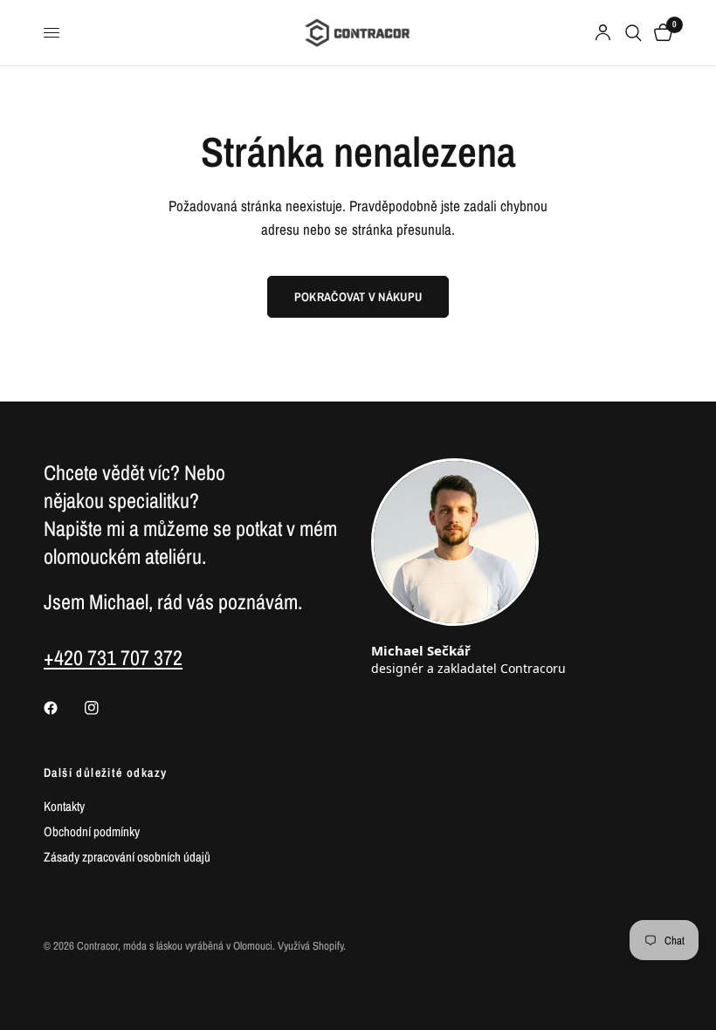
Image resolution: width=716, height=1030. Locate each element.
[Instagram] (104, 708)
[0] (660, 32)
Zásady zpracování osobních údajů (127, 857)
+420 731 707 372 (113, 657)
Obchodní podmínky (92, 831)
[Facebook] (63, 708)
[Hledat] (633, 32)
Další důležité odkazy (105, 772)
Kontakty (64, 806)
